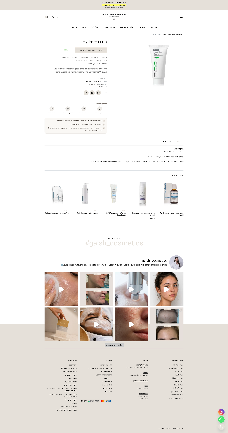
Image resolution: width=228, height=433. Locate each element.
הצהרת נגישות (107, 388)
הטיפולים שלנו (110, 27)
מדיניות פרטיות (107, 381)
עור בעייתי (92, 84)
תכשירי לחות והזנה (91, 81)
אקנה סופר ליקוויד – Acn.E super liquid (171, 214)
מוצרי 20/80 (179, 381)
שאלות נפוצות (107, 385)
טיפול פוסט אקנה (71, 381)
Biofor (101, 87)
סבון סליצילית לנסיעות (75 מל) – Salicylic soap (115, 214)
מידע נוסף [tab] (167, 141)
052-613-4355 (142, 388)
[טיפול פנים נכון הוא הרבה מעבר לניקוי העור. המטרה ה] (96, 324)
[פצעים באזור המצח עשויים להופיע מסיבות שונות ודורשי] (166, 324)
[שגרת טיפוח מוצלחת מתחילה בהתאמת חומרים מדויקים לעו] (61, 289)
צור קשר (74, 27)
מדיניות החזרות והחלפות (104, 375)
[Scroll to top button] (4, 423)
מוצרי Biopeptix (177, 378)
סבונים (124, 210)
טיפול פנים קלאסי (70, 375)
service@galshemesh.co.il (138, 375)
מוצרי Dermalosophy (176, 368)
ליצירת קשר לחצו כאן (140, 380)
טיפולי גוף (73, 403)
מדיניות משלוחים (106, 371)
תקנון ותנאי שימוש (106, 365)
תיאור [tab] (177, 141)
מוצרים (142, 27)
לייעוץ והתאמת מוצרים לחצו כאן (91, 50)
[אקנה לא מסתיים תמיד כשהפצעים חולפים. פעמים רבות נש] (96, 289)
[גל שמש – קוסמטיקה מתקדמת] (114, 17)
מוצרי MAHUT (178, 388)
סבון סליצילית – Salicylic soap (87, 213)
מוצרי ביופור (171, 35)
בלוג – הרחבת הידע (126, 27)
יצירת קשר (108, 391)
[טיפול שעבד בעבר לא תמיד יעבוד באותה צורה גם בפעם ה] (166, 289)
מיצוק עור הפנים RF (70, 371)
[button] (133, 184)
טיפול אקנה (73, 378)
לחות (97, 84)
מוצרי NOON (179, 375)
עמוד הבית (153, 27)
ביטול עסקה (108, 378)
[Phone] (221, 427)
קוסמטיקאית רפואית (176, 398)
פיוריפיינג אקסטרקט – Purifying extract (143, 214)
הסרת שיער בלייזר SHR (69, 406)
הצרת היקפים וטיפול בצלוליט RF (66, 410)
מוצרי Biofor (179, 371)
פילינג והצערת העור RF (69, 368)
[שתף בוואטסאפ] (98, 92)
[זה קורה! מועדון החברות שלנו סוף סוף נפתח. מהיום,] (61, 324)
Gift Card (94, 27)
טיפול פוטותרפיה (71, 400)
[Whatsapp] (221, 419)
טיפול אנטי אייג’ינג (70, 385)
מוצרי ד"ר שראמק (177, 391)
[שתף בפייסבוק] (92, 92)
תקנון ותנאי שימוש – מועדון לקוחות (100, 368)
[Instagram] (221, 412)
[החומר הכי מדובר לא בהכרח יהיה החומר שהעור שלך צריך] (131, 324)
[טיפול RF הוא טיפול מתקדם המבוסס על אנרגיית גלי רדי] (131, 289)
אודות (84, 27)
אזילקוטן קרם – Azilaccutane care (57, 213)
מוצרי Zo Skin (178, 385)
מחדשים (152, 210)
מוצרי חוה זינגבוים (177, 395)
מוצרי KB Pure (178, 365)
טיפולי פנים (73, 365)
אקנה (164, 35)
